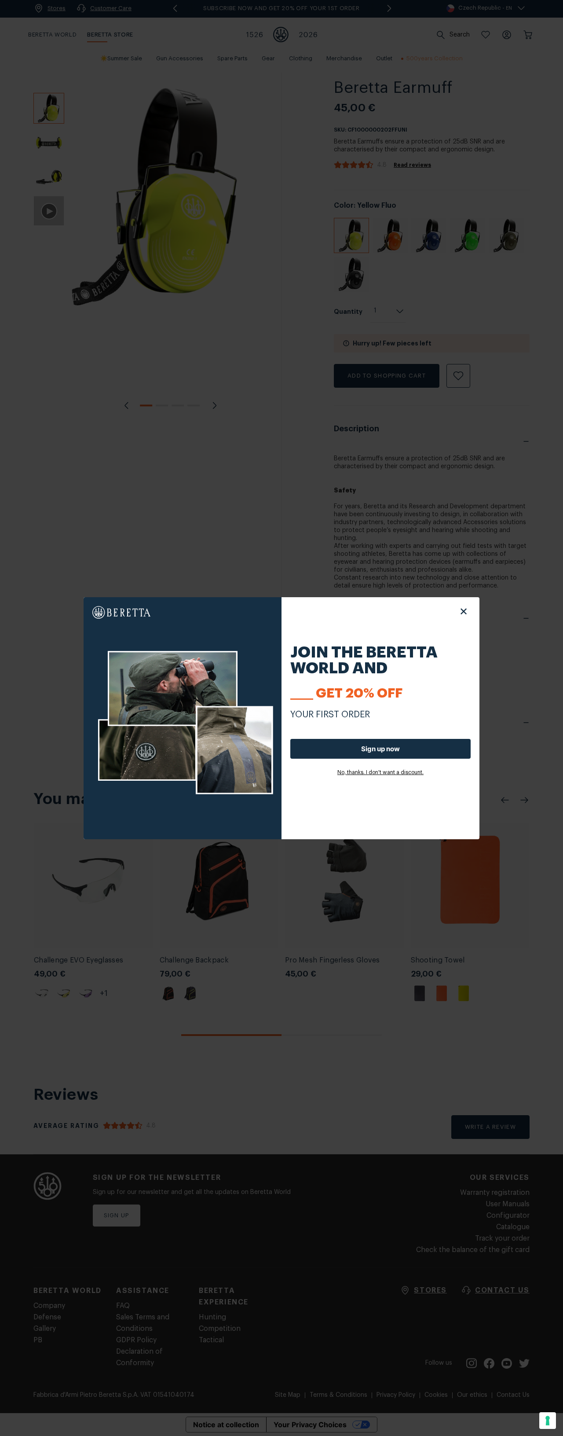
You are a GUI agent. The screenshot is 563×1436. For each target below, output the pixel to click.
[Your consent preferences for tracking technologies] (547, 1420)
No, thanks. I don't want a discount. (380, 772)
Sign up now (380, 749)
